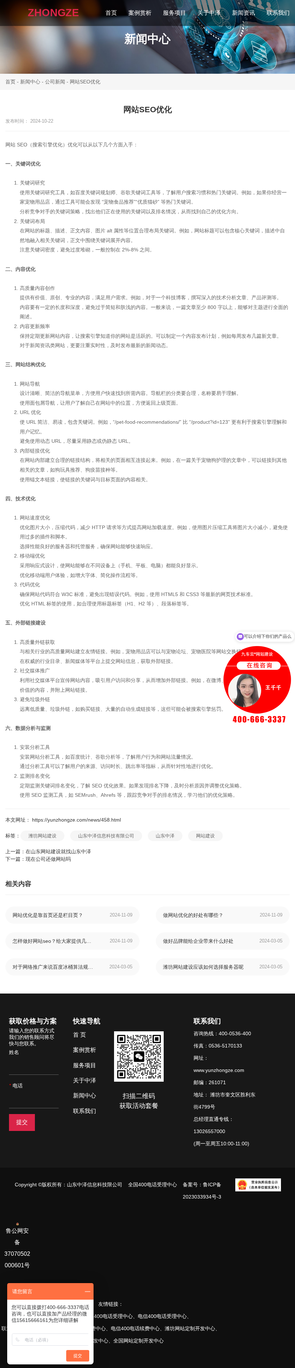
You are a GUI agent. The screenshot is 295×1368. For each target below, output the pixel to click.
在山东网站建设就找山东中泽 (58, 851)
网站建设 (205, 835)
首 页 (79, 1035)
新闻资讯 (243, 13)
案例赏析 (139, 13)
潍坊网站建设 (42, 835)
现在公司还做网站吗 (48, 859)
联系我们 (278, 13)
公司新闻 (55, 82)
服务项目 (174, 13)
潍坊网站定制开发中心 (190, 1328)
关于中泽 (209, 13)
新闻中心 (30, 82)
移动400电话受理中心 (108, 1316)
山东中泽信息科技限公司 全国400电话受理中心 (123, 1184)
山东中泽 (165, 835)
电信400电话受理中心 (162, 1316)
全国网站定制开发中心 (138, 1341)
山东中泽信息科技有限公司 (106, 835)
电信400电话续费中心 (135, 1328)
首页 (111, 13)
